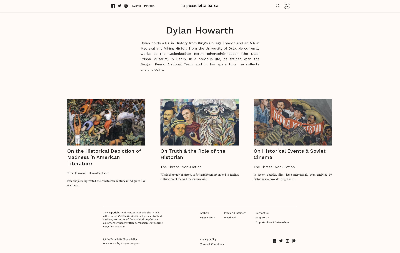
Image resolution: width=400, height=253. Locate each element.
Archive (204, 213)
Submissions (207, 217)
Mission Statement (235, 213)
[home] (200, 6)
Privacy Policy (208, 239)
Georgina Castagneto (130, 243)
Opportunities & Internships (272, 222)
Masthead (230, 217)
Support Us (262, 217)
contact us (119, 226)
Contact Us (262, 213)
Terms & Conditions (212, 244)
